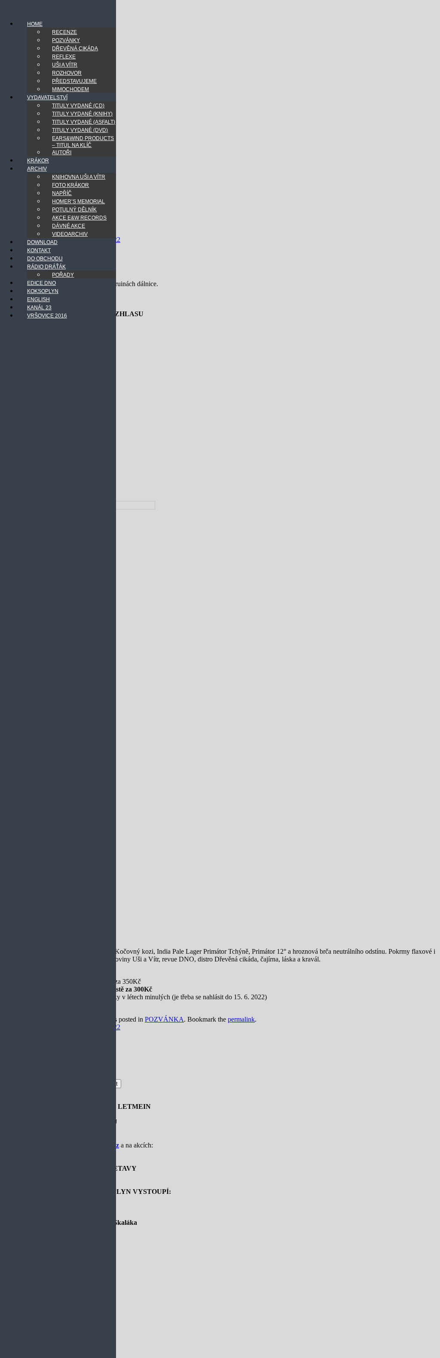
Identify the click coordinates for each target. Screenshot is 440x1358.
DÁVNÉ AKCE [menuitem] (68, 226)
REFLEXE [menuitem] (64, 57)
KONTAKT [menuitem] (39, 250)
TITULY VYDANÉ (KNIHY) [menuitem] (82, 114)
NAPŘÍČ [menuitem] (62, 193)
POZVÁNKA (164, 1019)
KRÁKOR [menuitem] (38, 161)
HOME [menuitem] (35, 24)
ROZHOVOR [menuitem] (67, 73)
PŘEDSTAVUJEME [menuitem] (74, 81)
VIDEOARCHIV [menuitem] (70, 234)
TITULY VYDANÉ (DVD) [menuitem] (80, 130)
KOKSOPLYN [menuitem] (42, 291)
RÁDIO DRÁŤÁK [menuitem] (46, 267)
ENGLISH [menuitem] (38, 299)
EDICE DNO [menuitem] (41, 283)
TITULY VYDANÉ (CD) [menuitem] (78, 106)
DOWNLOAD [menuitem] (42, 242)
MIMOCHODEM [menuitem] (70, 89)
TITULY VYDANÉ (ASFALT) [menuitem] (83, 122)
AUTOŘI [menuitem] (61, 153)
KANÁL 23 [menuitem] (39, 308)
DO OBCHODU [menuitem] (45, 259)
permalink (241, 1019)
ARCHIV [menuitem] (37, 169)
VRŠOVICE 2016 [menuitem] (47, 316)
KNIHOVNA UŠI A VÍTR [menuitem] (78, 177)
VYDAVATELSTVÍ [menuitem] (47, 98)
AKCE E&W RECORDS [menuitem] (79, 218)
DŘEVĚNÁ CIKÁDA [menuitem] (75, 49)
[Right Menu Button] (9, 8)
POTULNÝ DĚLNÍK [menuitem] (74, 210)
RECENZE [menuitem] (64, 32)
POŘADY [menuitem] (63, 275)
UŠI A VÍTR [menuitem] (64, 65)
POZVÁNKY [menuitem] (66, 40)
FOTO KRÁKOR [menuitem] (70, 185)
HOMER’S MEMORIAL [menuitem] (78, 201)
